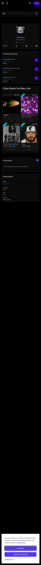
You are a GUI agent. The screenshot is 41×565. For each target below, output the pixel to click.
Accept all (20, 548)
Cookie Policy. (21, 542)
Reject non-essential (20, 554)
